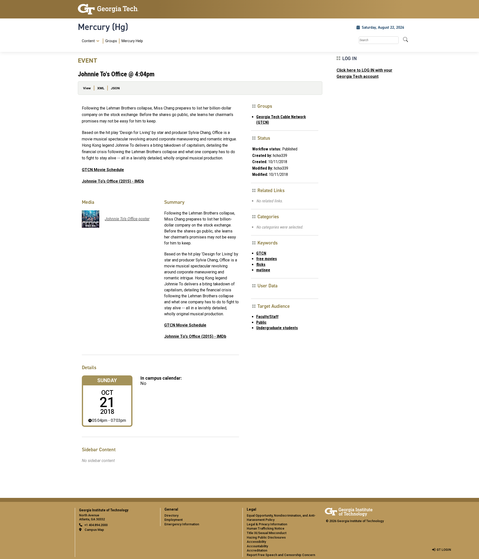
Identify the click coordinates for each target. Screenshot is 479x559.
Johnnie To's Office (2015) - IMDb (113, 181)
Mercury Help (132, 41)
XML (100, 88)
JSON (115, 88)
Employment (173, 520)
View (87, 88)
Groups (111, 41)
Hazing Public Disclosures (266, 537)
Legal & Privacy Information (267, 524)
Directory (171, 515)
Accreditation (257, 550)
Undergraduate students (277, 328)
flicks (260, 264)
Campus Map (94, 530)
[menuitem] (111, 41)
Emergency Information (181, 524)
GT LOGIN (444, 550)
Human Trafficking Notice (265, 528)
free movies (266, 258)
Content (88, 41)
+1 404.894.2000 (96, 525)
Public (261, 322)
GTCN (261, 253)
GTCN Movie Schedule (103, 169)
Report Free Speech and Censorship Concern (281, 555)
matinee (263, 270)
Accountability (257, 546)
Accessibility (256, 542)
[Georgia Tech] (116, 9)
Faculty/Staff (267, 316)
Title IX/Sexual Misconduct (266, 533)
